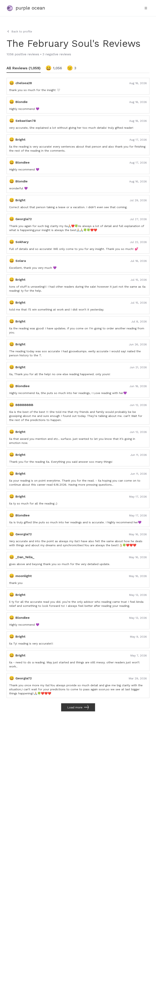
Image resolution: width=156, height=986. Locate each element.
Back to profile (21, 31)
